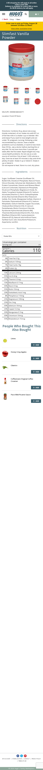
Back (5, 19)
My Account (6, 759)
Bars (18, 19)
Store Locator (17, 759)
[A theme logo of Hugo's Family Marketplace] (16, 14)
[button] (5, 88)
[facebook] (17, 755)
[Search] (26, 13)
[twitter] (21, 755)
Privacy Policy (36, 759)
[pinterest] (25, 755)
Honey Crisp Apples (18, 352)
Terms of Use (22, 761)
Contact (27, 759)
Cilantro (14, 365)
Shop (12, 19)
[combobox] (21, 236)
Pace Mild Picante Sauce (21, 394)
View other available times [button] (21, 28)
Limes (13, 338)
